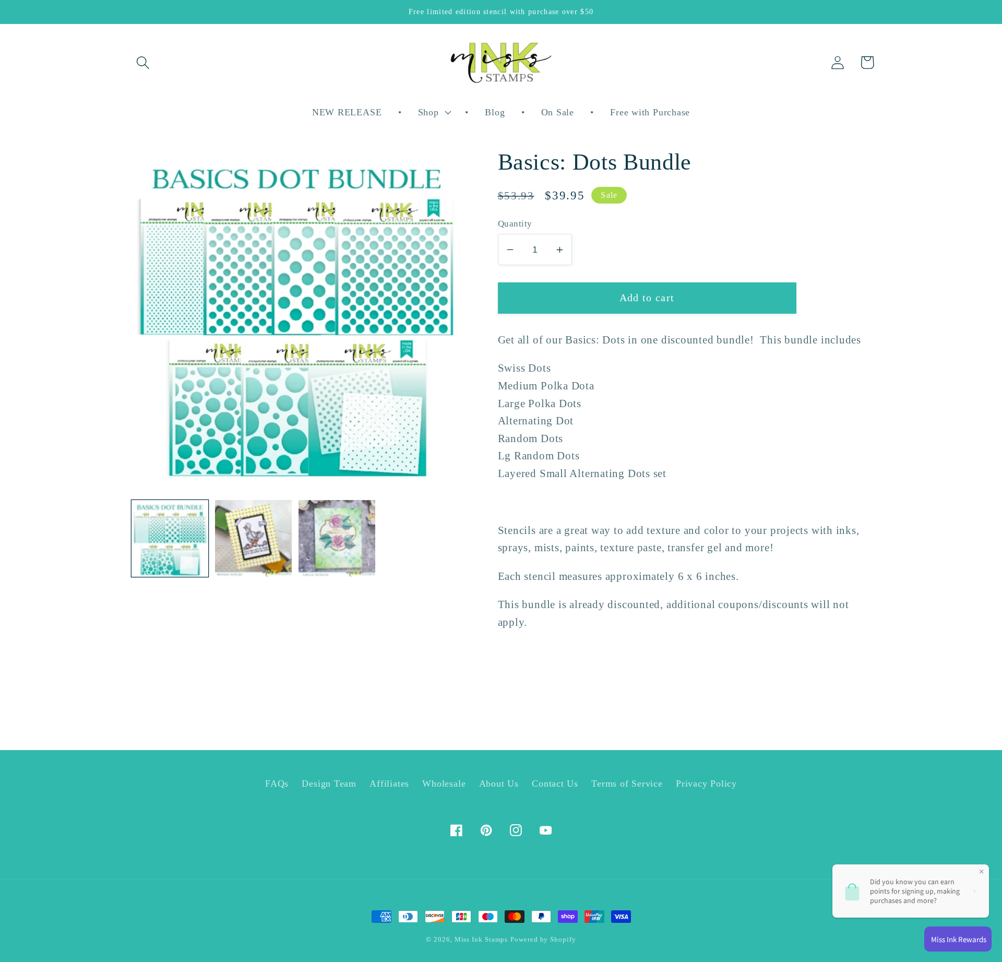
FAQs (277, 783)
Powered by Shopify (543, 939)
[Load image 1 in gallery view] (170, 538)
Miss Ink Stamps (481, 939)
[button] (143, 62)
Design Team (329, 783)
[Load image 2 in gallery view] (253, 538)
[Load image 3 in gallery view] (337, 538)
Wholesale (444, 783)
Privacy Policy (706, 783)
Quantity (515, 224)
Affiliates (389, 783)
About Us (499, 783)
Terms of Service (626, 783)
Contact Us (555, 783)
